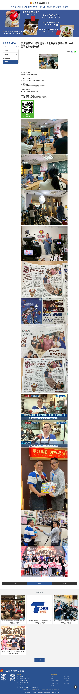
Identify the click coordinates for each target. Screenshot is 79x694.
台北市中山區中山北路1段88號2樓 (29, 687)
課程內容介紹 (6, 58)
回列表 (39, 583)
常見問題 (53, 685)
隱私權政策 (40, 692)
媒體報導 (5, 61)
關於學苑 (66, 676)
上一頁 (39, 660)
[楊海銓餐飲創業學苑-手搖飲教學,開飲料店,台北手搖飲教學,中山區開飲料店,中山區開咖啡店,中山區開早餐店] (39, 3)
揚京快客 (27, 692)
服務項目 (53, 678)
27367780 (24, 680)
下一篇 (64, 583)
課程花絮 (66, 683)
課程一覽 (66, 678)
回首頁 (52, 676)
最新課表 (5, 50)
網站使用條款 (47, 692)
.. (50, 692)
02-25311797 (27, 678)
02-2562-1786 (25, 676)
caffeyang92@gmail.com (26, 686)
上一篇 (14, 583)
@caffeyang (23, 684)
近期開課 (5, 54)
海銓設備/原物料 (55, 681)
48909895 (26, 682)
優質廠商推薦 (54, 683)
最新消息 (66, 681)
